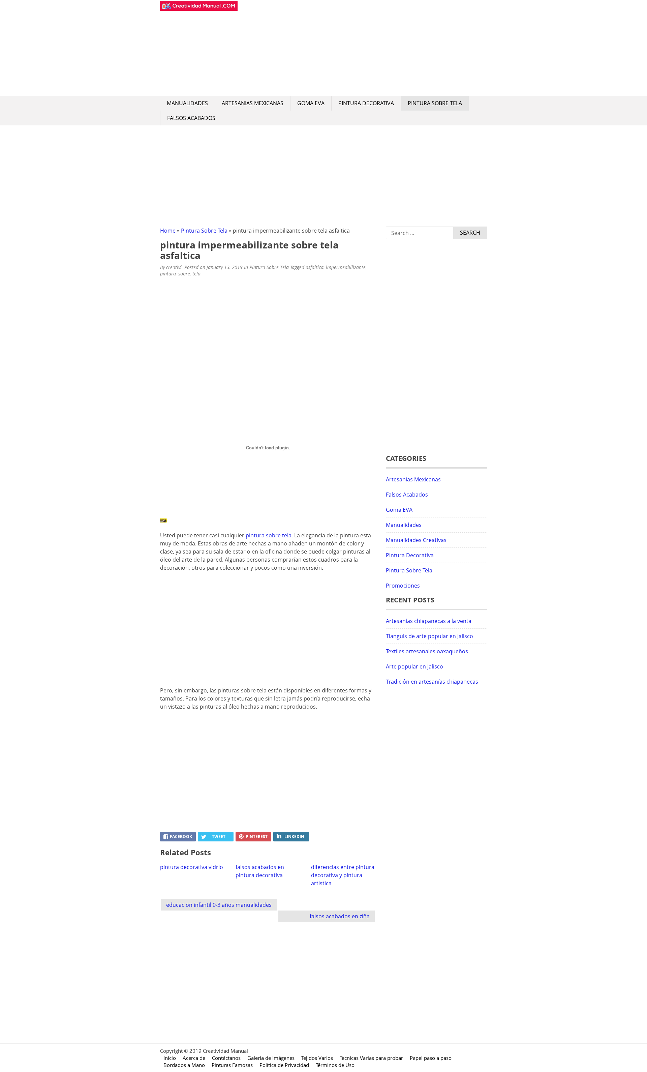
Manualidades (187, 103)
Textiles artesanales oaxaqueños (427, 651)
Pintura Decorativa (366, 103)
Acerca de (194, 1057)
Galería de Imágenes (271, 1057)
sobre (184, 273)
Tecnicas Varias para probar (371, 1057)
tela (196, 273)
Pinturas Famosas (232, 1065)
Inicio (169, 1057)
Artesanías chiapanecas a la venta (428, 621)
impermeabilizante (346, 267)
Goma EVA (311, 103)
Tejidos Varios (317, 1057)
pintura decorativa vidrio (191, 867)
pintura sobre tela (268, 535)
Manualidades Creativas (416, 540)
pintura (168, 273)
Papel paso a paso (431, 1057)
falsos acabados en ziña (340, 916)
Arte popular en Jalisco (414, 666)
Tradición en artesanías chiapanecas (432, 681)
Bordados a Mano (184, 1065)
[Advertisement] (362, 48)
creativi (174, 267)
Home (168, 230)
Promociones (403, 585)
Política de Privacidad (284, 1065)
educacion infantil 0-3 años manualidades (219, 905)
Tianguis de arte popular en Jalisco (429, 636)
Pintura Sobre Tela (435, 103)
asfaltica (315, 267)
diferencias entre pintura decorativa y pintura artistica (342, 875)
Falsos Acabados (191, 118)
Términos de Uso (335, 1065)
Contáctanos (226, 1057)
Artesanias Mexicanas (252, 103)
